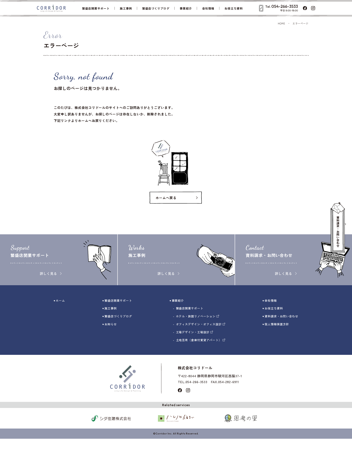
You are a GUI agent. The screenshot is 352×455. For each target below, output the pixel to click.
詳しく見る (48, 273)
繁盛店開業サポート (96, 8)
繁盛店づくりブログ (156, 8)
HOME (281, 23)
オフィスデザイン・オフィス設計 (199, 324)
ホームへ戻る (166, 197)
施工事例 (126, 8)
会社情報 (208, 8)
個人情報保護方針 (277, 324)
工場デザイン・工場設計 (193, 332)
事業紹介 (186, 8)
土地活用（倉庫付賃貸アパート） (199, 340)
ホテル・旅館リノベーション (196, 316)
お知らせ (110, 324)
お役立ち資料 (233, 8)
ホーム (60, 300)
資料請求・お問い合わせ (281, 316)
